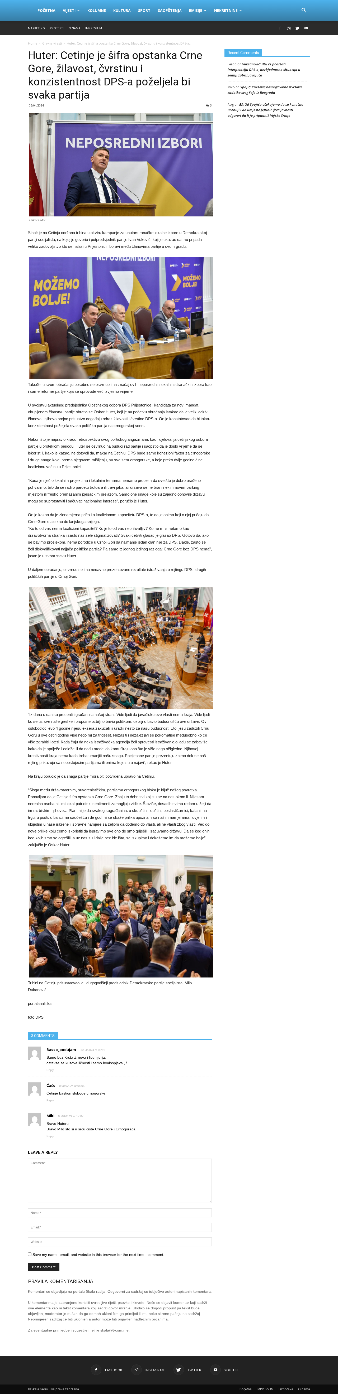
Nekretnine (226, 10)
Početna (46, 10)
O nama (74, 28)
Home (32, 43)
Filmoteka (286, 1389)
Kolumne (96, 10)
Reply (50, 1070)
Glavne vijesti (52, 43)
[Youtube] (306, 28)
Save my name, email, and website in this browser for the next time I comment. (98, 1254)
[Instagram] (289, 28)
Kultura (122, 10)
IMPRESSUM (93, 28)
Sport (144, 10)
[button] (303, 10)
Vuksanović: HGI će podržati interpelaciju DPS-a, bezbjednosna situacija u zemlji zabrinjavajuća (264, 70)
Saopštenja (170, 10)
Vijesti (69, 10)
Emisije (195, 10)
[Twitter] (297, 28)
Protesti (57, 28)
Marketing (36, 28)
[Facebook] (280, 28)
